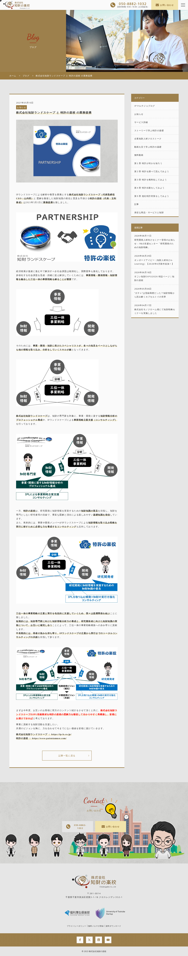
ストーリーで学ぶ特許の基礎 (149, 130)
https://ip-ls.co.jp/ (61, 734)
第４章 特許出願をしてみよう (149, 187)
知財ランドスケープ (89, 194)
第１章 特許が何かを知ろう (148, 163)
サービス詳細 (141, 122)
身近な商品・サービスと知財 (149, 212)
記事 (136, 204)
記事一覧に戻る (66, 755)
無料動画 (138, 155)
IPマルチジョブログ (144, 105)
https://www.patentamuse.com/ (49, 738)
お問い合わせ (167, 5)
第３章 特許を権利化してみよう (150, 179)
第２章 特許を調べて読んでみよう (151, 171)
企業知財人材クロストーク (148, 138)
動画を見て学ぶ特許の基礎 (148, 146)
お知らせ (21, 107)
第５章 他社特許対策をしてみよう (151, 196)
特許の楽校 (96, 198)
